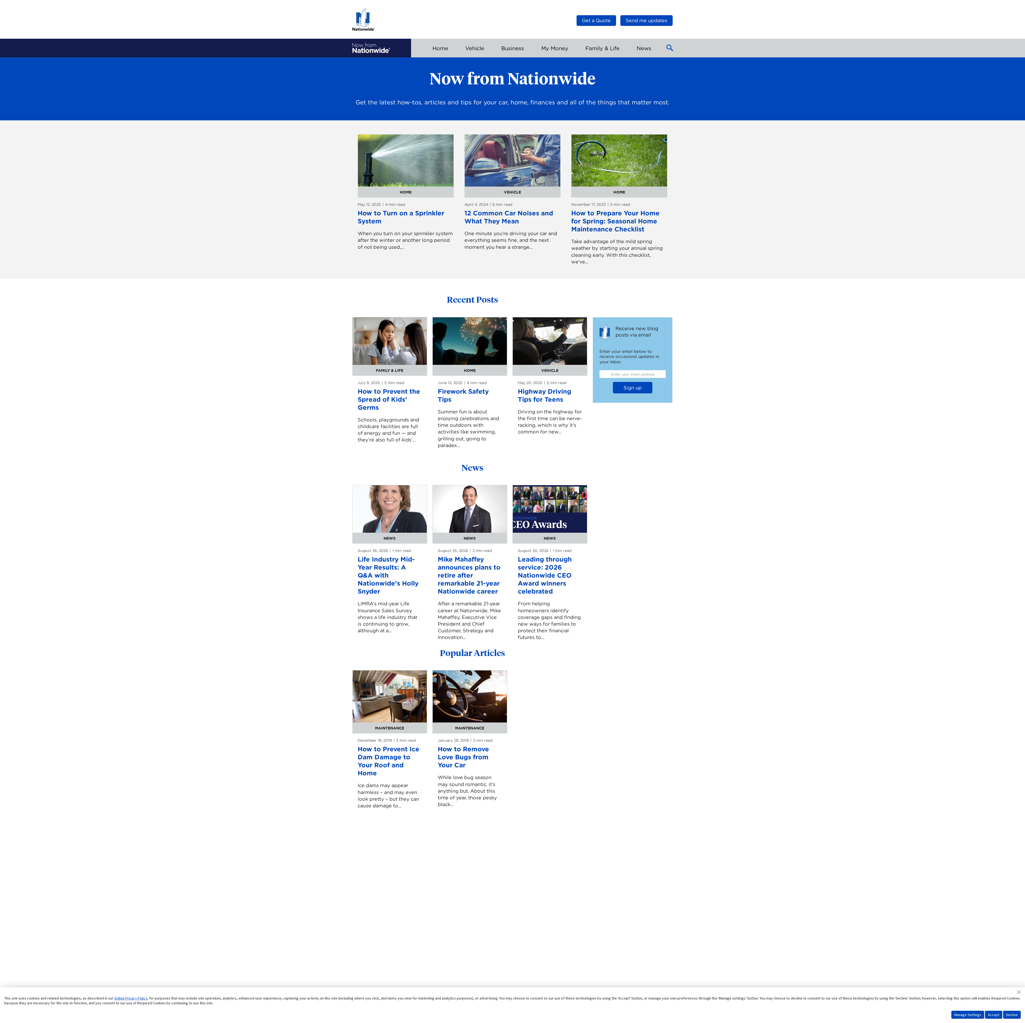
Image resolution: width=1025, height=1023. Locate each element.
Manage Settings (967, 1014)
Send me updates (646, 20)
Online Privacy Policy (130, 998)
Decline (1012, 1014)
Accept (993, 1014)
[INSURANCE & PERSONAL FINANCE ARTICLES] (371, 48)
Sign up (633, 387)
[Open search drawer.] (670, 48)
